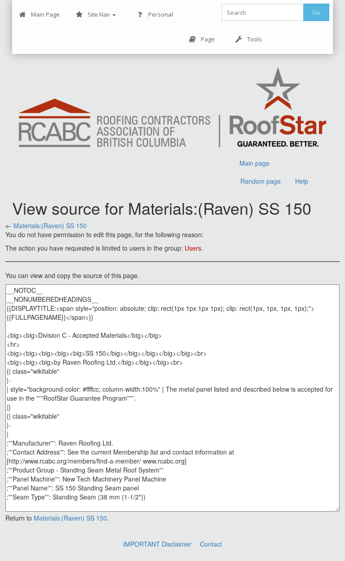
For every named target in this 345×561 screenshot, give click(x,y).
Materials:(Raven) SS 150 (50, 225)
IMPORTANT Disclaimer (157, 543)
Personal (160, 14)
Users (193, 247)
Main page (254, 163)
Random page (260, 181)
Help (301, 181)
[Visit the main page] (172, 108)
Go (316, 12)
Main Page (45, 14)
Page (208, 39)
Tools (254, 39)
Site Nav (99, 14)
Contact (211, 543)
